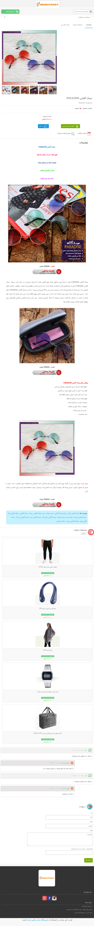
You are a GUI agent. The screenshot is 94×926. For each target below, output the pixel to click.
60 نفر (41, 126)
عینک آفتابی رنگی (73, 513)
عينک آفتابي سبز (35, 517)
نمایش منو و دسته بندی (81, 11)
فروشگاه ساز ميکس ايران (37, 920)
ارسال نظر (88, 860)
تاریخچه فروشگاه (87, 906)
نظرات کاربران (65, 25)
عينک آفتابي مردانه (80, 517)
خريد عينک (50, 513)
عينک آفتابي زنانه (13, 513)
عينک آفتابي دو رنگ (22, 517)
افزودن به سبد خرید (68, 126)
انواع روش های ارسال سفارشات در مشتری (79, 909)
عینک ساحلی (61, 521)
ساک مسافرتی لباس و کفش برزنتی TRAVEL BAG (48, 733)
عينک (30, 513)
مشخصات (89, 25)
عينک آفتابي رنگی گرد (49, 517)
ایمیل (91, 821)
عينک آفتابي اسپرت (72, 521)
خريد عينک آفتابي (39, 513)
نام (92, 813)
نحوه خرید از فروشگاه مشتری (83, 913)
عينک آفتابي (24, 513)
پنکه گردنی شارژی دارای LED (47, 608)
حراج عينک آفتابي (60, 513)
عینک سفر (69, 517)
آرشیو (83, 533)
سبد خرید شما (10, 11)
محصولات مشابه (77, 25)
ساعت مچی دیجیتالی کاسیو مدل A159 (47, 692)
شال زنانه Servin (47, 650)
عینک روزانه (61, 517)
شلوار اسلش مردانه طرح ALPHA (47, 567)
